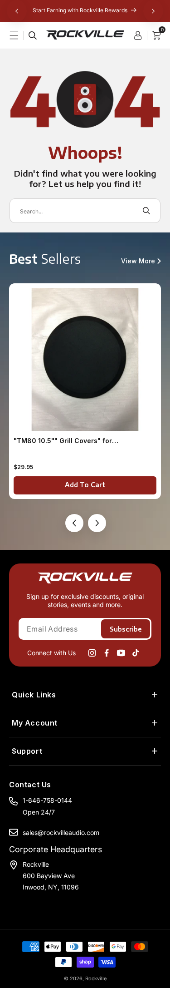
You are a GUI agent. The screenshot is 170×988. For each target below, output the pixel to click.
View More (138, 261)
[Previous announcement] (17, 11)
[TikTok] (135, 652)
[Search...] (32, 35)
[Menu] (18, 35)
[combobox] (85, 210)
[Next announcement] (153, 11)
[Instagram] (92, 652)
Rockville (96, 978)
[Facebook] (106, 652)
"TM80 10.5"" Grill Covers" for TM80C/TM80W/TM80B (63, 441)
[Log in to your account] (140, 35)
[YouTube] (121, 652)
